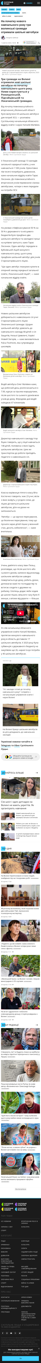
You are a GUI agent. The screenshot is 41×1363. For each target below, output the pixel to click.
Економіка (6, 1248)
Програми (5, 1312)
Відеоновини (18, 16)
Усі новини (6, 1221)
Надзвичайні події (29, 1252)
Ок (21, 1358)
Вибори (4, 1252)
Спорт (3, 1230)
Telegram (6, 745)
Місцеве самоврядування (28, 1268)
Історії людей (27, 1272)
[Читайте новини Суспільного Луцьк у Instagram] (7, 1333)
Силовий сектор (8, 1272)
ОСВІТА (12, 9)
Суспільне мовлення (10, 1301)
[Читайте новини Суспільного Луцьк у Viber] (15, 1333)
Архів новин (26, 1297)
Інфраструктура (28, 1259)
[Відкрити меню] (39, 3)
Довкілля (5, 1255)
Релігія (24, 1276)
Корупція (25, 1241)
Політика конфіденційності (9, 1307)
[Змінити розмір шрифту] (39, 43)
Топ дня (24, 1287)
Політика (5, 1276)
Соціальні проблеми (30, 1279)
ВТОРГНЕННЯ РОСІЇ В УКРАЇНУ (29, 1222)
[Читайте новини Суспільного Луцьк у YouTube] (11, 1333)
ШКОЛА (4, 9)
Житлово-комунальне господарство (7, 1261)
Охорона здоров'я (29, 1255)
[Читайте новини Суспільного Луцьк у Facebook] (2, 1333)
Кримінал (5, 1245)
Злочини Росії (7, 1279)
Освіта (24, 13)
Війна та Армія (6, 16)
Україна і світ (7, 1227)
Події (3, 1241)
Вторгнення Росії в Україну (10, 13)
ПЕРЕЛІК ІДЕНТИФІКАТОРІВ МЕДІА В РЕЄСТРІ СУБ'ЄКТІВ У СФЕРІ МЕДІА (28, 1316)
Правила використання (27, 1302)
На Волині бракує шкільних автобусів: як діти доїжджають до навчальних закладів (20, 732)
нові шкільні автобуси (16, 84)
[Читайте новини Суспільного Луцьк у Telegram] (19, 1333)
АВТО (18, 9)
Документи (26, 1306)
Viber (17, 745)
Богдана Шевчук (12, 38)
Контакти (5, 1297)
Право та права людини (7, 1268)
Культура (25, 1227)
